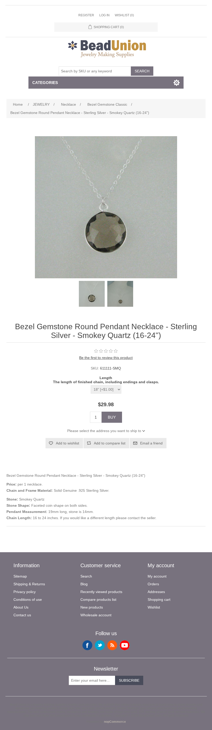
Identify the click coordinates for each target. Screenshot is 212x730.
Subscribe (129, 680)
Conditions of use (27, 599)
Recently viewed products (101, 592)
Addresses (156, 592)
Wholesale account (95, 615)
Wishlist (154, 607)
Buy (112, 417)
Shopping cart (159, 599)
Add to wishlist (67, 443)
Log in (104, 15)
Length (106, 378)
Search (142, 71)
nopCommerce (115, 722)
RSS (112, 645)
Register (86, 15)
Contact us (22, 615)
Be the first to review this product (106, 358)
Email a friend (151, 443)
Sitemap (20, 576)
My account (157, 576)
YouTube (125, 645)
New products (91, 607)
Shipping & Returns (29, 584)
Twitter (100, 645)
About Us (20, 607)
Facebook (87, 645)
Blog (84, 584)
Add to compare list (109, 443)
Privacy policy (24, 592)
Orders (153, 584)
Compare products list (98, 599)
